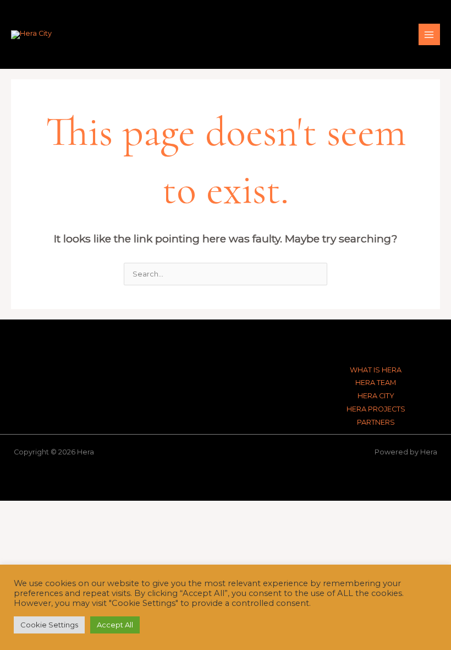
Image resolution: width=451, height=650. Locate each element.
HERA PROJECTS (375, 409)
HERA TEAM (375, 382)
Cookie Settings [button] (49, 624)
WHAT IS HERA (376, 370)
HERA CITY (376, 396)
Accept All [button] (115, 624)
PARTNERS (376, 422)
